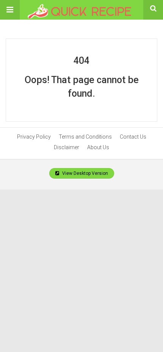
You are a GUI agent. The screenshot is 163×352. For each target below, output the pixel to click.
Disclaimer (66, 147)
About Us (98, 147)
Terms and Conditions (85, 137)
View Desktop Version (84, 173)
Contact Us (133, 137)
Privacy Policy (34, 137)
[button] (10, 10)
